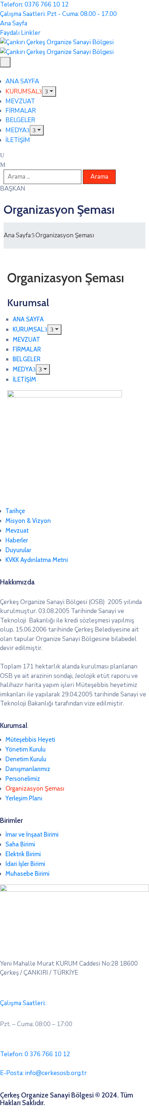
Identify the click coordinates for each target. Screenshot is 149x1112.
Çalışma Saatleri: (23, 1003)
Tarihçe (15, 511)
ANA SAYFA (22, 81)
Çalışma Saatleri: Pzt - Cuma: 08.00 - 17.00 (58, 14)
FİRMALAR (20, 111)
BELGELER (20, 120)
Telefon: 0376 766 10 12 (34, 4)
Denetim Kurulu (25, 759)
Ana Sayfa (17, 235)
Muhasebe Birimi (27, 873)
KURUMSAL (22, 91)
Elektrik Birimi (23, 854)
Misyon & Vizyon (28, 520)
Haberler (16, 540)
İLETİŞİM (17, 140)
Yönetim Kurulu (25, 749)
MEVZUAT (20, 101)
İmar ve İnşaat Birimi (32, 834)
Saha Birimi (20, 844)
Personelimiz (22, 778)
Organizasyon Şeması (34, 788)
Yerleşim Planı (23, 798)
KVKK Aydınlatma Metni (36, 559)
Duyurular (18, 550)
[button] (12, 188)
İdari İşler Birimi (25, 863)
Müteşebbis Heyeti (30, 739)
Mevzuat (17, 530)
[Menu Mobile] (5, 62)
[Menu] (49, 91)
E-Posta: (43, 1073)
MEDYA (15, 130)
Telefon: (35, 1054)
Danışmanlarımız (27, 768)
